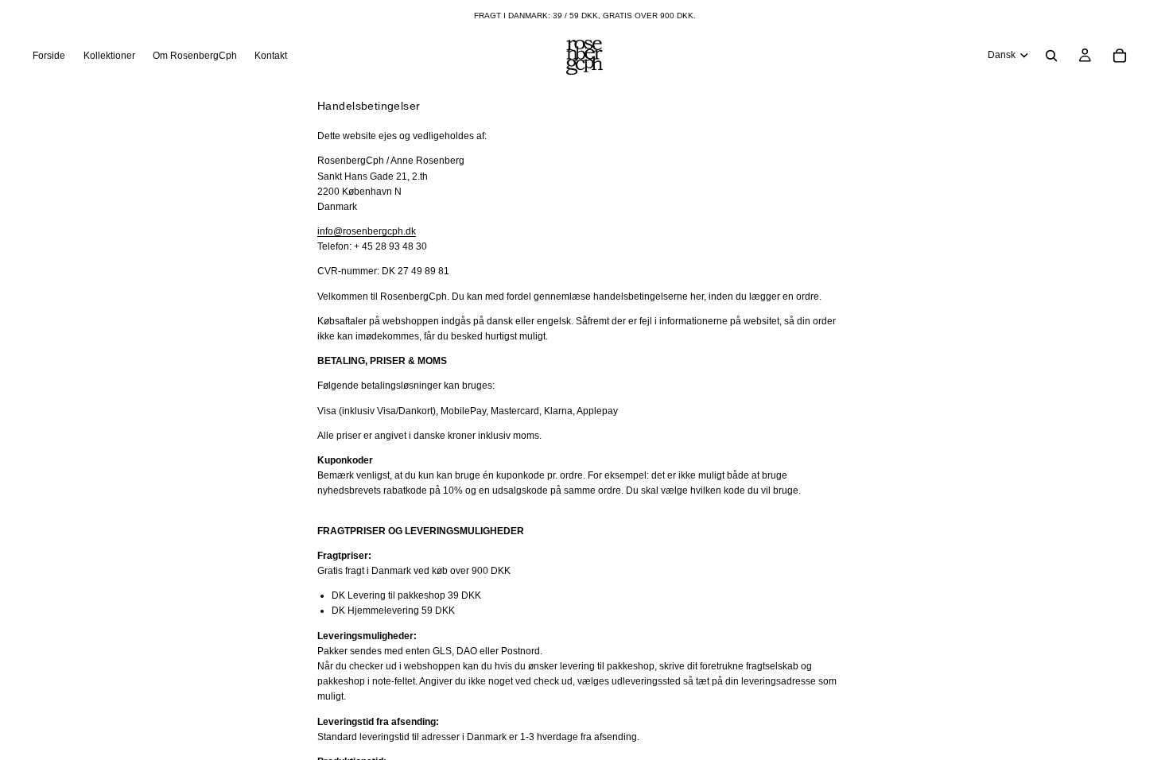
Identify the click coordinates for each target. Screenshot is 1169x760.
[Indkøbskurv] (1119, 55)
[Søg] (1051, 55)
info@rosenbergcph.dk (366, 231)
